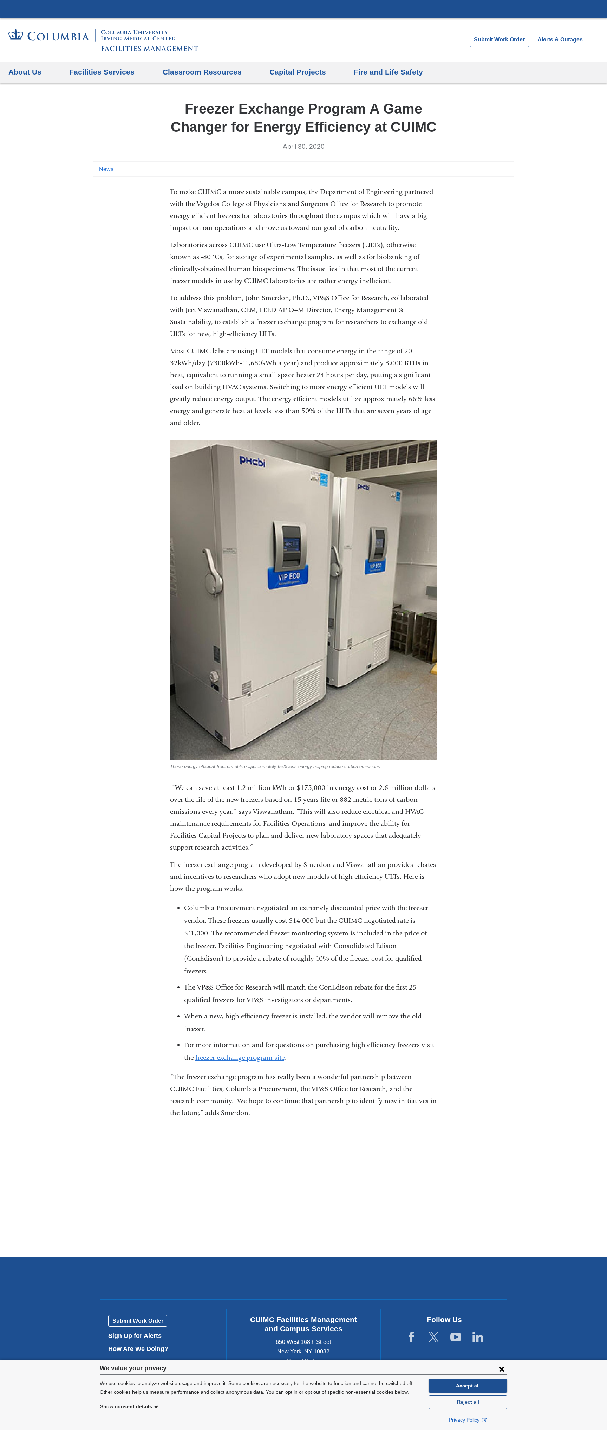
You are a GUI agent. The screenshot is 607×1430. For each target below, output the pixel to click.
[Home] (103, 40)
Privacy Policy (465, 1420)
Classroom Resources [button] (202, 72)
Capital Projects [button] (297, 72)
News (106, 169)
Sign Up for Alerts (135, 1335)
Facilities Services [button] (102, 72)
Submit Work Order (499, 40)
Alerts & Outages (560, 40)
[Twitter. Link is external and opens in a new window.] (433, 1337)
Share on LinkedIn (498, 169)
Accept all (468, 1386)
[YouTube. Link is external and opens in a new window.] (456, 1337)
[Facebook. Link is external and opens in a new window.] (411, 1337)
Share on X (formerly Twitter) (487, 169)
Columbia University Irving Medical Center (303, 8)
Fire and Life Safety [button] (388, 72)
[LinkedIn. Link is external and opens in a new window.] (478, 1337)
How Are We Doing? (141, 1348)
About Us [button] (24, 72)
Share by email (509, 169)
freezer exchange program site (239, 1058)
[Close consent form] (501, 1368)
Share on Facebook (476, 169)
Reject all (468, 1402)
